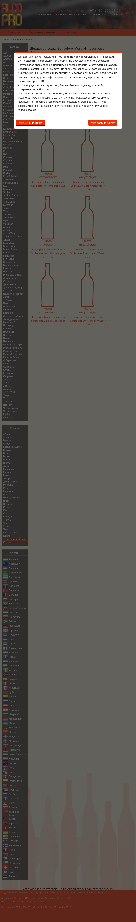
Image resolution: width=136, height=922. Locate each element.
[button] (30, 122)
